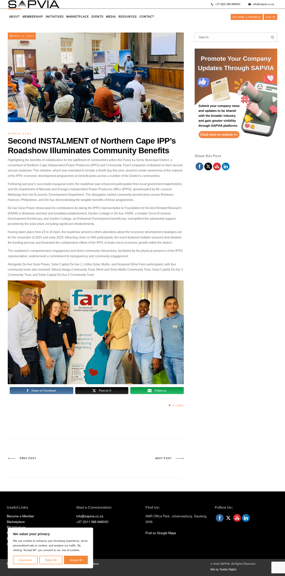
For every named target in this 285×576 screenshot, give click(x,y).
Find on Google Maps (160, 532)
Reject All (51, 560)
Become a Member (247, 17)
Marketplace (16, 521)
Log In (270, 17)
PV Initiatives (16, 527)
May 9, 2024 (23, 36)
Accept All (76, 560)
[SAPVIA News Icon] (236, 100)
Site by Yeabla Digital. (223, 569)
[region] (50, 548)
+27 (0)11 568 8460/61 (92, 521)
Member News (20, 133)
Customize (25, 560)
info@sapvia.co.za (89, 515)
